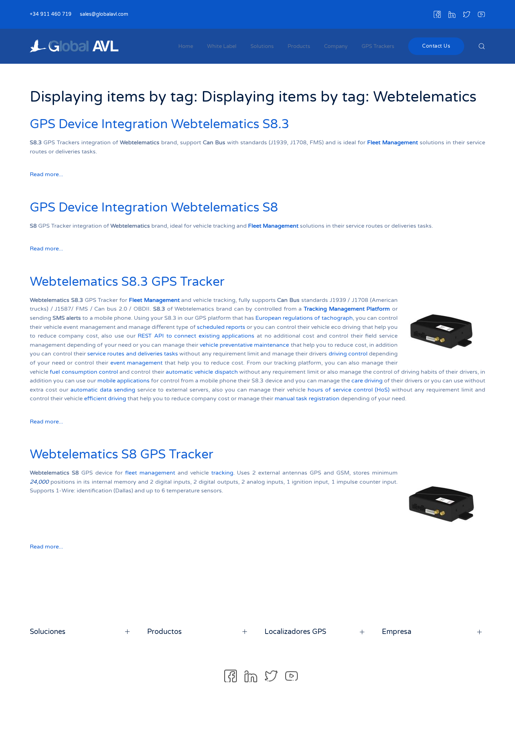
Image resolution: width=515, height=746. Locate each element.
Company (336, 46)
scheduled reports (221, 327)
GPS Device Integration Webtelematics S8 (154, 207)
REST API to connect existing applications (196, 335)
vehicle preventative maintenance (244, 344)
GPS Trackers (378, 46)
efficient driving (105, 398)
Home (185, 46)
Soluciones (48, 632)
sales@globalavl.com (104, 14)
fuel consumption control (84, 371)
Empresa (396, 632)
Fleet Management (392, 142)
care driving (367, 380)
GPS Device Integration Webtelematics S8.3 (159, 124)
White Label (221, 46)
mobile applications (123, 380)
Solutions (262, 46)
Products (299, 46)
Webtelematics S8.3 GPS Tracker (127, 281)
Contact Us (436, 46)
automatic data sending (102, 389)
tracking (222, 472)
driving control (348, 353)
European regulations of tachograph (303, 318)
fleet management (150, 472)
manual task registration (307, 398)
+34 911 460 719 (50, 14)
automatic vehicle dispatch (202, 371)
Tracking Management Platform (347, 308)
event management (136, 362)
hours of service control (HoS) (349, 389)
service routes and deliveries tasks (132, 353)
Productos (164, 632)
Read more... (46, 174)
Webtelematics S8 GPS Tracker (121, 454)
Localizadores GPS (295, 632)
